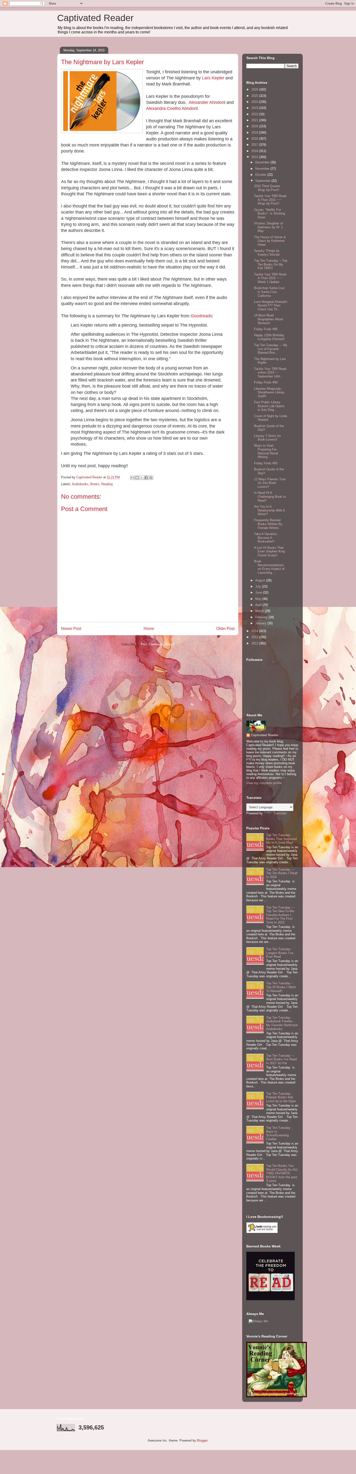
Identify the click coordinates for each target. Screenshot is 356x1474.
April (259, 605)
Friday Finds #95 (266, 329)
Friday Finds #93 (266, 463)
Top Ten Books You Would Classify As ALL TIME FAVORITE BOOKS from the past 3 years (282, 1173)
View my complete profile (264, 783)
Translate (279, 813)
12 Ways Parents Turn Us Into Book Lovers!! (270, 483)
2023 (255, 108)
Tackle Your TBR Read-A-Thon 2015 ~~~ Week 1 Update (270, 278)
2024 (255, 102)
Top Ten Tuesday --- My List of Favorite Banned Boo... (270, 348)
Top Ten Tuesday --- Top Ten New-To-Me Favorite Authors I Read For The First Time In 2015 (280, 915)
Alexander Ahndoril (207, 102)
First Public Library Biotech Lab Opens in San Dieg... (269, 406)
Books (94, 484)
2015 (255, 157)
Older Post (225, 628)
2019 (255, 132)
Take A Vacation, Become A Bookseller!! (266, 537)
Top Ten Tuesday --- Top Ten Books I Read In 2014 (281, 873)
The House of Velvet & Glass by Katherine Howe (270, 240)
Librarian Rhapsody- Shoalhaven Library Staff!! (269, 392)
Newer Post (71, 628)
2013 (255, 637)
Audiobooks (80, 484)
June (259, 592)
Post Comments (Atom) (157, 644)
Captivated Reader (95, 18)
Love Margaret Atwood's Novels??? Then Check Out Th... (270, 305)
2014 (255, 631)
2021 (255, 120)
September (263, 181)
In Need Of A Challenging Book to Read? (270, 496)
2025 (255, 96)
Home (149, 628)
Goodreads (201, 315)
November (263, 168)
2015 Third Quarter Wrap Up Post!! (267, 188)
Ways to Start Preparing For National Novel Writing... (266, 451)
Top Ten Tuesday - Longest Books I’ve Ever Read (279, 952)
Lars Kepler (213, 78)
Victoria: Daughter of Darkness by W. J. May (269, 227)
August (260, 580)
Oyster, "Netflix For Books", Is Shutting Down (269, 213)
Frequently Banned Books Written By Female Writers (268, 523)
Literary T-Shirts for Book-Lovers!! (267, 438)
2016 (255, 151)
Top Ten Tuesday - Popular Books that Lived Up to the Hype (281, 1097)
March (260, 611)
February (262, 617)
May (258, 599)
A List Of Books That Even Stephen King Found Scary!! (269, 551)
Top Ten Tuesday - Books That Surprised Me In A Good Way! (281, 838)
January (261, 623)
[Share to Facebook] (146, 477)
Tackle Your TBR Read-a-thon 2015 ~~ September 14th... (270, 372)
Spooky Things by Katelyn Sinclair (267, 252)
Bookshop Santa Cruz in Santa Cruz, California (269, 291)
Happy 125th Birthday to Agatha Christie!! (269, 337)
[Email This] (132, 477)
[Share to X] (141, 477)
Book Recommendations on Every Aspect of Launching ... (269, 566)
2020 (255, 126)
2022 (255, 114)
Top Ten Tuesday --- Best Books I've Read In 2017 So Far (281, 1059)
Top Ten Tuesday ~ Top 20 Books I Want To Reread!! (281, 987)
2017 (255, 144)
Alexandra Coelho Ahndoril (172, 108)
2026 (255, 89)
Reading (107, 484)
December (263, 162)
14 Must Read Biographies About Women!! (268, 319)
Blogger (202, 1440)
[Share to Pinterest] (150, 477)
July (258, 586)
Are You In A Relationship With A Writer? (269, 510)
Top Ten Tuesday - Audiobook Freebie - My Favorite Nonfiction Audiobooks (282, 1023)
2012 (255, 643)
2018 (255, 138)
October (261, 174)
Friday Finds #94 (266, 382)
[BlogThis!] (137, 477)
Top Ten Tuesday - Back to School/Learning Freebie (279, 1133)
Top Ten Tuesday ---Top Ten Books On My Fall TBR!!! (270, 264)
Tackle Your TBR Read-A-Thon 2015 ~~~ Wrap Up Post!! (270, 199)
